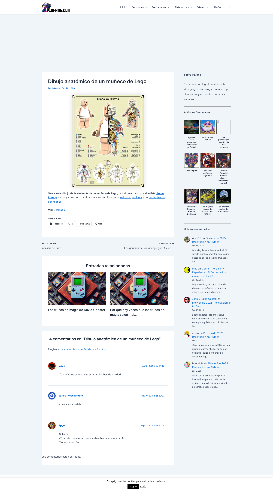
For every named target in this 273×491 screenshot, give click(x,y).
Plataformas (181, 7)
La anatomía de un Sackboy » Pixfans (83, 349)
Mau (194, 268)
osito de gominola (131, 197)
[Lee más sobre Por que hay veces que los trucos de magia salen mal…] (139, 288)
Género (201, 7)
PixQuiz (218, 7)
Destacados (159, 7)
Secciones (138, 7)
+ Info (143, 486)
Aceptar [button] (133, 486)
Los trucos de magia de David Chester (76, 310)
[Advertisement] (136, 38)
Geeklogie (60, 209)
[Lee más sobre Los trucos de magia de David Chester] (77, 288)
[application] (145, 7)
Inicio (123, 7)
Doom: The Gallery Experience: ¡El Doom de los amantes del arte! (209, 272)
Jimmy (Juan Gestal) (204, 298)
